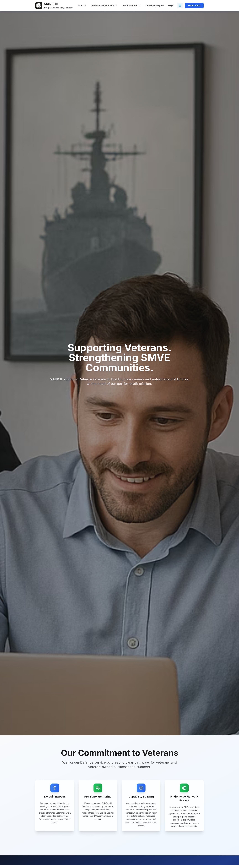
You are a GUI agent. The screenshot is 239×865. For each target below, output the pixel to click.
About (80, 5)
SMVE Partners (130, 5)
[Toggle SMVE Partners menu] (139, 5)
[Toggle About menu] (85, 5)
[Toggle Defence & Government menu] (116, 5)
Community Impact (155, 5)
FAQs (170, 5)
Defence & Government (102, 5)
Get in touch (194, 5)
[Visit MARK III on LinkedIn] (180, 5)
